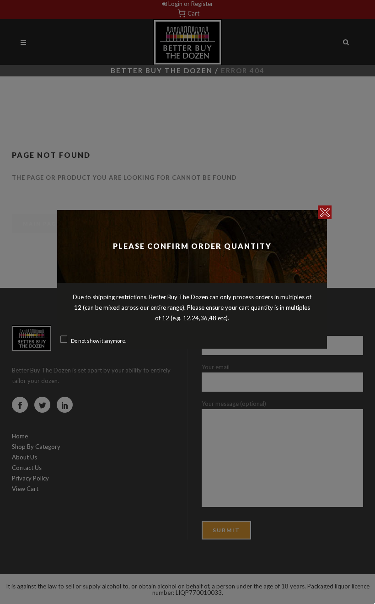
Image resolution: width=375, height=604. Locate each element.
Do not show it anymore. (98, 341)
